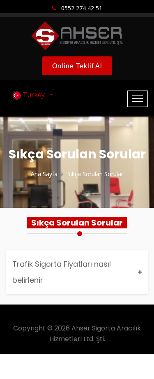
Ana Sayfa (44, 174)
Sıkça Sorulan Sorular (95, 174)
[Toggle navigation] (137, 99)
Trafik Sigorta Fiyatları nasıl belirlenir (61, 272)
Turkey (34, 94)
